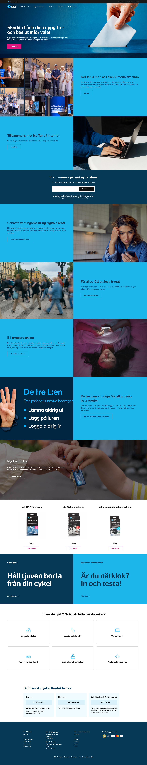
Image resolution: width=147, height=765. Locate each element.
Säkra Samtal (27, 741)
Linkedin (76, 741)
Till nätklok (84, 596)
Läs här (86, 93)
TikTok (75, 746)
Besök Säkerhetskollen (18, 354)
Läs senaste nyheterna (91, 295)
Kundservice (121, 1)
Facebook (76, 734)
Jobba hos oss (27, 744)
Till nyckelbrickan (16, 476)
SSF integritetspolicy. (83, 198)
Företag (16, 1)
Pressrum (129, 1)
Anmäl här (14, 147)
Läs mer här (14, 46)
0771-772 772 (105, 702)
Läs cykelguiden (12, 596)
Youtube (76, 739)
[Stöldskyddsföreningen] (12, 6)
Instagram (76, 737)
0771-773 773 (40, 702)
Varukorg (125, 6)
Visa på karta (49, 738)
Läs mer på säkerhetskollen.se (20, 239)
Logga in (135, 6)
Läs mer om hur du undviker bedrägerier (96, 416)
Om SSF (137, 1)
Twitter (76, 744)
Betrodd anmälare (28, 739)
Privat (9, 1)
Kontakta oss (27, 746)
